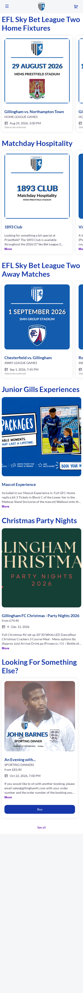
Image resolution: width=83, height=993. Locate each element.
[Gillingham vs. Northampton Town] (37, 83)
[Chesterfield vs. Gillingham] (37, 329)
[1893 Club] (37, 202)
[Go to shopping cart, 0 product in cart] (76, 6)
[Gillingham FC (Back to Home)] (41, 6)
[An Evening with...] (39, 740)
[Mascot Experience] (41, 453)
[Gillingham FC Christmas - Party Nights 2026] (41, 589)
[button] (7, 6)
